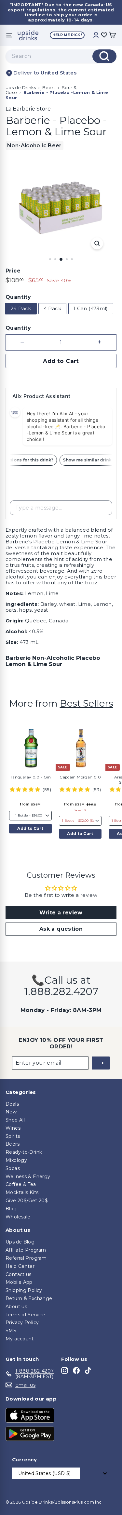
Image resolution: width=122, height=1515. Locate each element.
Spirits (13, 1136)
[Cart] (112, 35)
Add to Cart (30, 828)
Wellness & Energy (28, 1176)
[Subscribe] (101, 1063)
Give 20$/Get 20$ (27, 1200)
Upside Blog (20, 1242)
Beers (49, 87)
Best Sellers (86, 703)
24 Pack (20, 308)
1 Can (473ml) (91, 308)
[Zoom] (97, 243)
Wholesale (18, 1217)
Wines (13, 1128)
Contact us (19, 1274)
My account (20, 1339)
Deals (12, 1104)
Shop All (15, 1120)
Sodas (13, 1168)
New (11, 1112)
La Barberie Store (28, 109)
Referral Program (26, 1258)
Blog (11, 1209)
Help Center (20, 1266)
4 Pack (52, 308)
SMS (11, 1331)
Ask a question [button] (61, 929)
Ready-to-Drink (24, 1152)
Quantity (18, 297)
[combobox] (61, 56)
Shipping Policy (24, 1290)
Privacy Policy (22, 1322)
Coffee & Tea (21, 1184)
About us (16, 1306)
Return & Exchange (29, 1298)
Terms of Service (25, 1315)
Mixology (16, 1160)
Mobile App (19, 1282)
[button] (25, 789)
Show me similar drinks (90, 460)
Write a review (60, 913)
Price (13, 271)
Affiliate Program (26, 1250)
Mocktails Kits (22, 1192)
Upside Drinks (21, 87)
